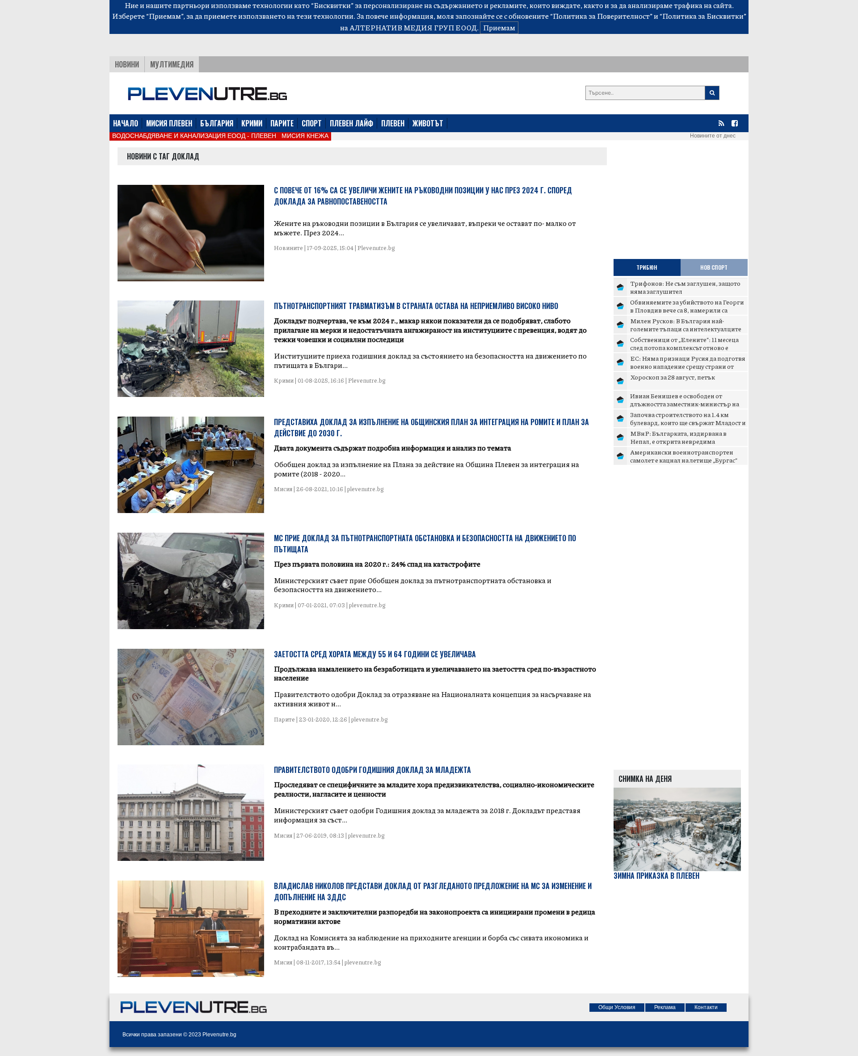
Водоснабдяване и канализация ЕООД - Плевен (194, 135)
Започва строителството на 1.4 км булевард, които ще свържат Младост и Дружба (688, 422)
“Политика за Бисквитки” (703, 16)
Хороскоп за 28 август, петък (672, 376)
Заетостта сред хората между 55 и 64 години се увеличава (375, 654)
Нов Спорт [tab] (714, 267)
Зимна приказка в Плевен (656, 876)
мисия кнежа (305, 135)
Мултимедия (171, 64)
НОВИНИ (127, 64)
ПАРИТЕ (282, 123)
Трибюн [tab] (646, 267)
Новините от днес (713, 136)
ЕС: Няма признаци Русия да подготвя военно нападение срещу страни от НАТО (687, 366)
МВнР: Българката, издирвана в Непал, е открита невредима (678, 437)
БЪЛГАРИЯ (216, 123)
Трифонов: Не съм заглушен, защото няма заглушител (685, 287)
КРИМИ (251, 123)
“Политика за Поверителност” (601, 16)
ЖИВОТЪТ (427, 123)
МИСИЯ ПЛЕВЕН (169, 123)
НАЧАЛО (125, 123)
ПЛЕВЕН (392, 123)
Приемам (499, 27)
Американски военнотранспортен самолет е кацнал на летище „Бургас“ (683, 455)
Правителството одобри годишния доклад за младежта (372, 769)
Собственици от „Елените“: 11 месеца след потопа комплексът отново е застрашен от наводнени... (684, 347)
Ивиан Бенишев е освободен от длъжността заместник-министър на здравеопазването (684, 403)
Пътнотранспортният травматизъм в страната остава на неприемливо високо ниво (416, 306)
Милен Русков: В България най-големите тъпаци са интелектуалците (685, 324)
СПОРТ (312, 123)
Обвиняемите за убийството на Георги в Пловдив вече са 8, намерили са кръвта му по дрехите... (687, 309)
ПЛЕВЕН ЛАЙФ (351, 123)
